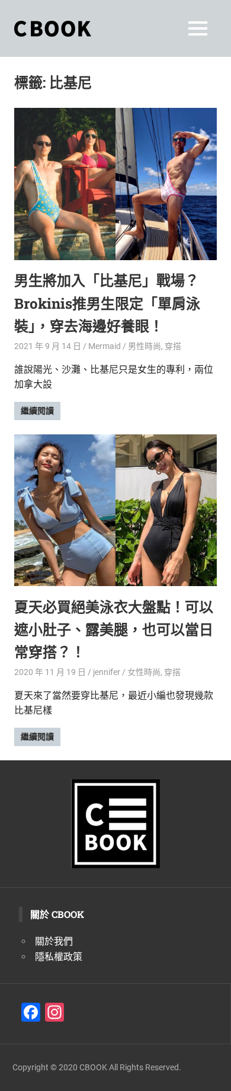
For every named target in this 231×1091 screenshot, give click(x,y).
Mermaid (104, 346)
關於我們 (54, 941)
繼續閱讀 (37, 410)
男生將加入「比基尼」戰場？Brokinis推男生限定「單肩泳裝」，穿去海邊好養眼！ (107, 303)
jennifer (106, 672)
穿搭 (173, 346)
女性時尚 (144, 672)
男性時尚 (144, 346)
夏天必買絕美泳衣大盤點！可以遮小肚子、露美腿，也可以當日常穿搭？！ (113, 629)
